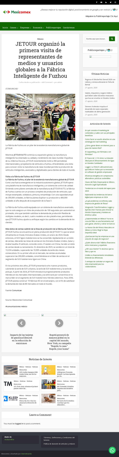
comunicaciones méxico (17, 306)
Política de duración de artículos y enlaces (59, 444)
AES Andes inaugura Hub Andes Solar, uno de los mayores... (28, 374)
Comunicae (17, 290)
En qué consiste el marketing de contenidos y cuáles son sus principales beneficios (100, 133)
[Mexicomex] (17, 11)
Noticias (28, 367)
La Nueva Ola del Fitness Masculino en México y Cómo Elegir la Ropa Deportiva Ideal (99, 230)
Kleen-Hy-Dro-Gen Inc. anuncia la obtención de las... (27, 403)
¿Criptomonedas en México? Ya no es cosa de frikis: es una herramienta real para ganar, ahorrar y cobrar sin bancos (100, 221)
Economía (37, 27)
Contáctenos (68, 27)
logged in (19, 423)
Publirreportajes (53, 27)
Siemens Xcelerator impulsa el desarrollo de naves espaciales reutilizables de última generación (97, 109)
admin (59, 82)
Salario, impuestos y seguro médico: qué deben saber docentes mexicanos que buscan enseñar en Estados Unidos (100, 95)
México (40, 39)
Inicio (5, 27)
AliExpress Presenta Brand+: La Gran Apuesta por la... (66, 374)
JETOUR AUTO (20, 155)
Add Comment (47, 82)
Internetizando (26, 454)
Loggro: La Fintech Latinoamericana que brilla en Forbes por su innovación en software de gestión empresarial (99, 169)
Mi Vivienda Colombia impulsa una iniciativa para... (65, 388)
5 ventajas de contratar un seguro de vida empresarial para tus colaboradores (99, 264)
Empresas (24, 27)
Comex (13, 27)
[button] (112, 450)
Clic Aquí (114, 16)
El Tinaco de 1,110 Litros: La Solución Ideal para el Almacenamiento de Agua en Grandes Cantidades (99, 160)
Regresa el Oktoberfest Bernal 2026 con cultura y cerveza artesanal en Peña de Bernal (100, 82)
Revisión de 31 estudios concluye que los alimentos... (65, 403)
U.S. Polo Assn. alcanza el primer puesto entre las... (26, 387)
